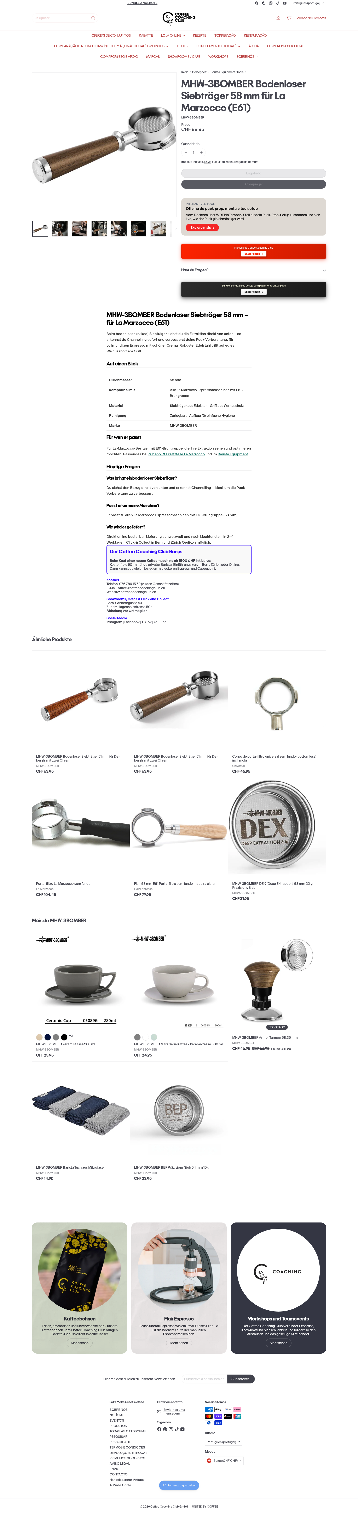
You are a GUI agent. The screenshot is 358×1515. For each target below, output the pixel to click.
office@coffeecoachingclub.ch (141, 588)
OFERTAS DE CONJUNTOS (111, 35)
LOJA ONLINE (171, 35)
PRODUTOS (118, 1426)
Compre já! (253, 184)
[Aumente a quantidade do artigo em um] (201, 152)
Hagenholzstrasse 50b (135, 607)
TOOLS (182, 46)
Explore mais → (202, 227)
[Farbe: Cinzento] (56, 1037)
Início (184, 72)
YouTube (160, 622)
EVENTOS (117, 1420)
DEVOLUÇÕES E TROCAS (129, 1453)
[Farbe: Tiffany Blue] (154, 1037)
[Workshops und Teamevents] (278, 1270)
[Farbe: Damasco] (39, 1037)
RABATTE (146, 35)
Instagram (114, 622)
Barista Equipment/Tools (227, 72)
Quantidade (190, 144)
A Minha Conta (120, 1485)
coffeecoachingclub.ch (138, 592)
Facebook (132, 622)
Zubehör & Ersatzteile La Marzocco (176, 454)
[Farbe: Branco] (145, 1037)
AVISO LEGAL (120, 1463)
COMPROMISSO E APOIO (119, 56)
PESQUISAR (118, 1437)
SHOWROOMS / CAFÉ (184, 56)
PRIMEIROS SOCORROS (127, 1458)
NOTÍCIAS (117, 1415)
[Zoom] (104, 145)
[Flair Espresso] (179, 1270)
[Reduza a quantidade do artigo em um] (185, 152)
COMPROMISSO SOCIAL (285, 46)
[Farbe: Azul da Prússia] (47, 1037)
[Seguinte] (174, 228)
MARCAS (153, 56)
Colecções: (199, 72)
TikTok (147, 622)
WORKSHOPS (218, 56)
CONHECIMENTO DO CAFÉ (216, 46)
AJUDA (253, 46)
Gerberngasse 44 (128, 603)
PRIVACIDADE (120, 1442)
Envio (207, 162)
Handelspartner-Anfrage (127, 1480)
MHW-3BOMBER (68, 920)
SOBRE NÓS (246, 56)
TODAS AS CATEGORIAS (128, 1431)
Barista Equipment (233, 454)
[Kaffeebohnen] (79, 1270)
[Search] (93, 18)
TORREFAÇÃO (225, 35)
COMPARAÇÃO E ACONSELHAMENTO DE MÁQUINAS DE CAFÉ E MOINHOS (109, 46)
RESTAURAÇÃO (255, 35)
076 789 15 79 (129, 584)
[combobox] (65, 18)
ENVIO (114, 1469)
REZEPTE (199, 35)
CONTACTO (118, 1474)
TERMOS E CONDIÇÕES (127, 1447)
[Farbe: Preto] (64, 1037)
